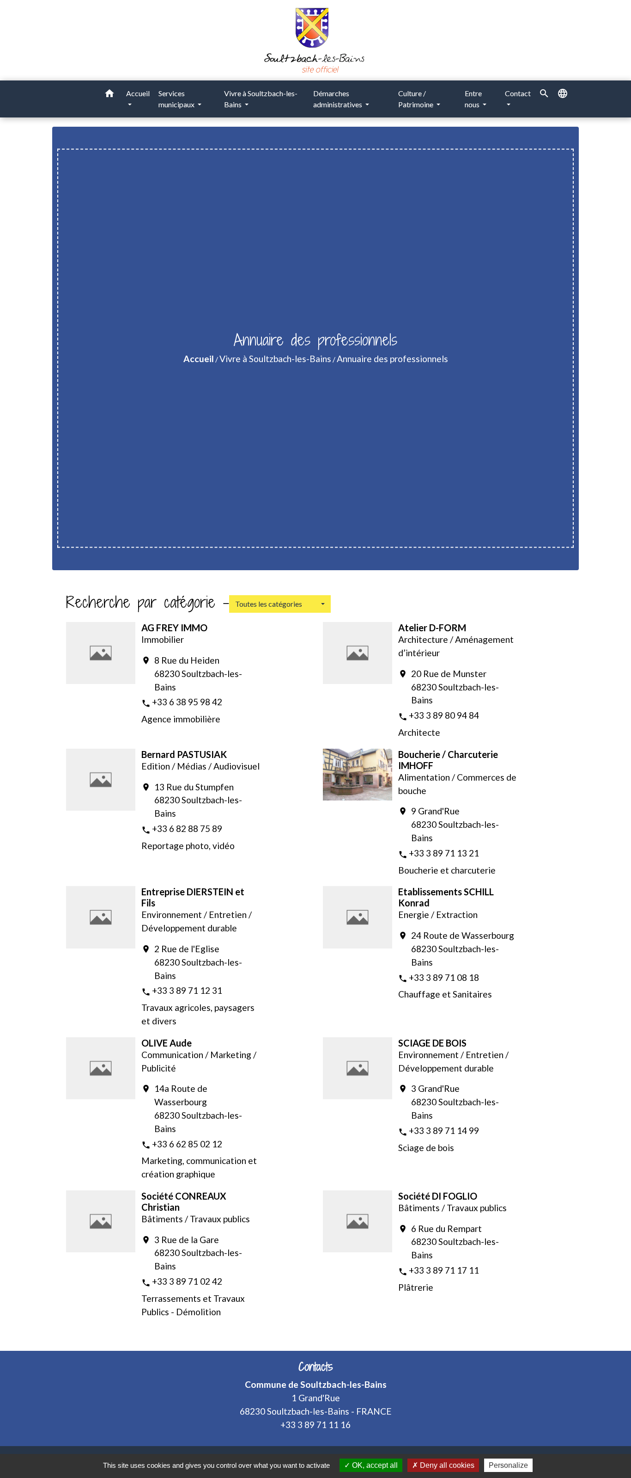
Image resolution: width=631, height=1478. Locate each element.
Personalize (508, 1465)
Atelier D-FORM (432, 627)
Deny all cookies (446, 1465)
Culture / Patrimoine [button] (416, 99)
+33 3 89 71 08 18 (444, 977)
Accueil (198, 358)
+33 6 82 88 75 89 (187, 828)
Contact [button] (518, 93)
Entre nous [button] (473, 99)
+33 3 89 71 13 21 (444, 853)
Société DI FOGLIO (437, 1195)
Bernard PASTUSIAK (184, 754)
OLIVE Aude (166, 1042)
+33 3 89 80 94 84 (444, 715)
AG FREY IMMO (174, 627)
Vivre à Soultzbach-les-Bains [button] (260, 99)
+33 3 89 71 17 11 (444, 1270)
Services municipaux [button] (177, 99)
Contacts (315, 1366)
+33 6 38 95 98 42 (187, 701)
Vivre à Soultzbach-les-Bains (275, 358)
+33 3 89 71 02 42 (187, 1281)
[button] (109, 94)
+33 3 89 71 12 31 (187, 990)
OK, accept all (374, 1465)
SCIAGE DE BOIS (432, 1042)
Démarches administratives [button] (338, 99)
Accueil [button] (138, 93)
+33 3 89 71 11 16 (315, 1424)
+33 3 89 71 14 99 (444, 1130)
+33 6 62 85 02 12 (187, 1144)
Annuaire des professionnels (392, 358)
